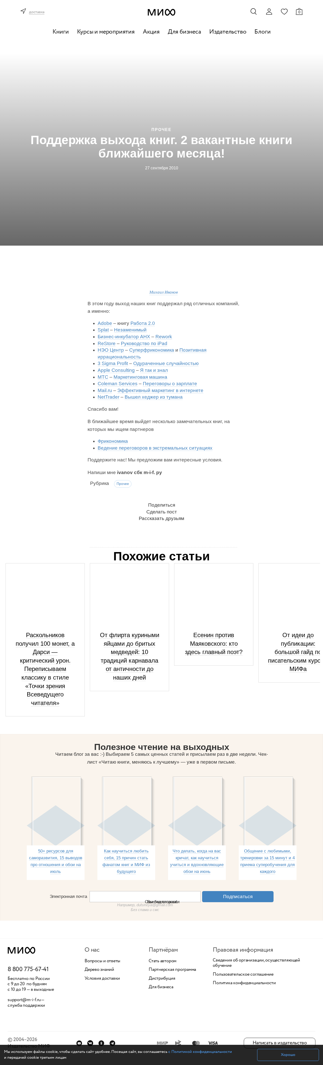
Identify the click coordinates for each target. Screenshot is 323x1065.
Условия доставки (102, 978)
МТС (103, 377)
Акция (151, 32)
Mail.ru (105, 390)
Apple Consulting (116, 370)
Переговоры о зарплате (170, 383)
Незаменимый (130, 329)
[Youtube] (79, 1043)
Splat (103, 329)
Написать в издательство (280, 1043)
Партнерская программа (172, 970)
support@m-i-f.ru (24, 1000)
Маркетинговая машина (140, 377)
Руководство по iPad (144, 343)
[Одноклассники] (101, 1043)
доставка (36, 12)
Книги (60, 32)
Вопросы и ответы (102, 961)
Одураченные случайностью (166, 363)
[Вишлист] (284, 11)
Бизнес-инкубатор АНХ (124, 336)
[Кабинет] (269, 11)
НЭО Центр (111, 350)
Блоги (262, 32)
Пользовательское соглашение (243, 974)
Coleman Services (118, 383)
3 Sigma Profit (113, 363)
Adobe (105, 323)
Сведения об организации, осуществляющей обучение (256, 963)
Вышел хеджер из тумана (154, 397)
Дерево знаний (99, 970)
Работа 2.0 (142, 323)
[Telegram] (112, 1043)
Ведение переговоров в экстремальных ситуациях (155, 448)
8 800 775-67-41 (28, 969)
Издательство (228, 32)
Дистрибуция (162, 978)
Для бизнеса (184, 32)
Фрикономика (113, 441)
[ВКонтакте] (90, 1043)
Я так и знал (154, 370)
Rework (163, 336)
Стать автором (162, 961)
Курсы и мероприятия (106, 32)
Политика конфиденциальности (244, 983)
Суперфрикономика (151, 350)
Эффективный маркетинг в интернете (160, 390)
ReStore (107, 343)
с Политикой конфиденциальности (200, 1052)
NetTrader (108, 397)
